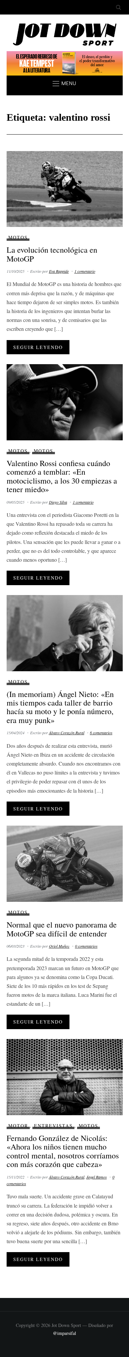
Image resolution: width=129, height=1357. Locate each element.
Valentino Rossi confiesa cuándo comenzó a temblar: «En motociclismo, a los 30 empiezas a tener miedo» (62, 476)
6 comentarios (101, 732)
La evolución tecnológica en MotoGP (52, 254)
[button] (64, 83)
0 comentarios (86, 946)
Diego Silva (58, 502)
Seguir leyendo (38, 347)
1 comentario (84, 271)
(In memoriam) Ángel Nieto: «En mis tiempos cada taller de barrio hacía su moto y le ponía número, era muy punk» (60, 707)
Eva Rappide (59, 271)
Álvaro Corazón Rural (66, 732)
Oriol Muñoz (59, 946)
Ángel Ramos (96, 1177)
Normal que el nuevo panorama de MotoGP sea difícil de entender (62, 928)
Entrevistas (53, 1125)
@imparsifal (64, 1333)
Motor (18, 1125)
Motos (18, 237)
